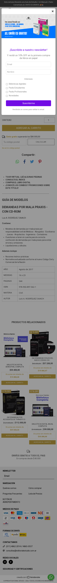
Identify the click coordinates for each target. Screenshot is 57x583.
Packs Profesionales (18, 92)
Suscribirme (28, 103)
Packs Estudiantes (17, 88)
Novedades (14, 95)
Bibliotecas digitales (17, 84)
